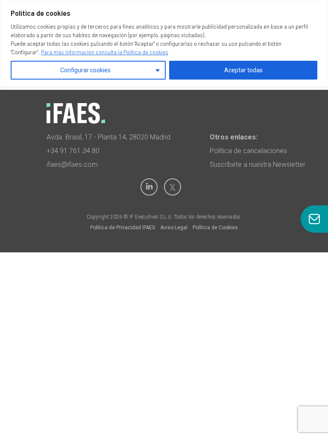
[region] (164, 43)
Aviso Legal (173, 228)
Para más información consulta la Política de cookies (104, 52)
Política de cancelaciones (248, 151)
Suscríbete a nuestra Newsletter (257, 164)
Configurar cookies (85, 70)
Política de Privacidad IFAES (122, 228)
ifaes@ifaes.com (72, 164)
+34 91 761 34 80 (73, 151)
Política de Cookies (215, 228)
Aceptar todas (243, 70)
